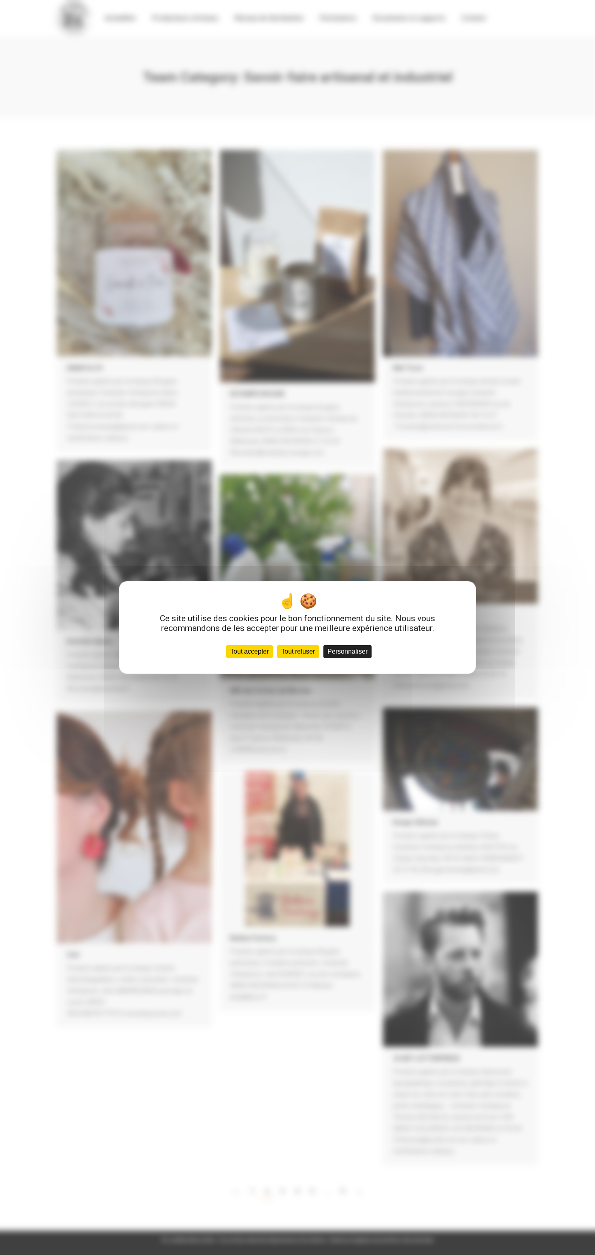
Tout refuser (298, 651)
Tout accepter (249, 651)
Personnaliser (347, 651)
